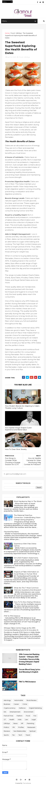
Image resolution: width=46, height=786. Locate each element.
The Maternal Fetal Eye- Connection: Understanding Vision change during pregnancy (27, 517)
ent (5, 712)
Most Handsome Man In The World (27, 501)
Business (7, 704)
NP (22, 723)
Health (11, 719)
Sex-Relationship (20, 731)
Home (7, 33)
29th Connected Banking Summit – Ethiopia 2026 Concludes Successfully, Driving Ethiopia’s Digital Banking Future (29, 659)
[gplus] (21, 780)
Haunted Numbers (11, 532)
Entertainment (15, 712)
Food (13, 33)
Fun (35, 716)
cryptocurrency (9, 708)
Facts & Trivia (8, 716)
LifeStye (19, 33)
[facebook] (37, 2)
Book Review (31, 700)
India (19, 719)
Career (16, 704)
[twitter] (40, 2)
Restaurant (31, 727)
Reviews (7, 731)
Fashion (19, 716)
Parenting (30, 723)
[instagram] (43, 2)
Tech (20, 735)
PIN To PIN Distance (12, 616)
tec (13, 735)
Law (26, 719)
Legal (34, 719)
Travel (28, 735)
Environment (28, 712)
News (15, 723)
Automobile (18, 700)
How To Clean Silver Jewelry (16, 449)
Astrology (7, 700)
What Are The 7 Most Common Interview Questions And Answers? (27, 589)
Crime (25, 704)
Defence (22, 708)
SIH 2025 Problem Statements (26, 558)
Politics (6, 727)
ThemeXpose (27, 783)
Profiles (21, 727)
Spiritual (32, 731)
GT (5, 719)
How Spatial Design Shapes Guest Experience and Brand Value (18, 429)
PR (14, 727)
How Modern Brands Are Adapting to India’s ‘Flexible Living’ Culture (22, 407)
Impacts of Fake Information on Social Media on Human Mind (26, 573)
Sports (6, 735)
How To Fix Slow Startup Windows (27, 602)
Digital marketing (35, 708)
